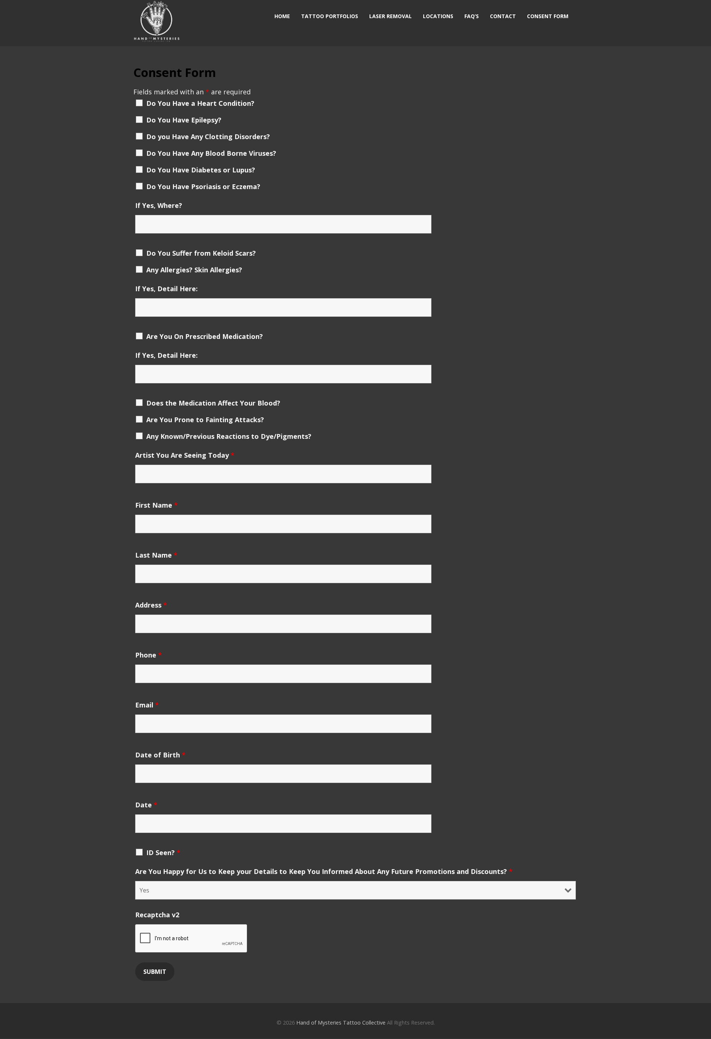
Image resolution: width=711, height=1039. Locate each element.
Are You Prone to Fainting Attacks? (205, 419)
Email (147, 704)
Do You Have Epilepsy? (183, 120)
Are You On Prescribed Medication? (204, 336)
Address (151, 605)
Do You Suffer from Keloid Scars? (201, 253)
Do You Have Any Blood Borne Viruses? (211, 153)
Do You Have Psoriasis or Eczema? (203, 186)
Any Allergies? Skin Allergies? (194, 269)
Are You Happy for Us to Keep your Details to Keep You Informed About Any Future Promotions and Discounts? (324, 871)
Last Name (156, 555)
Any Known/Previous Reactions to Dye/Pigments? (228, 436)
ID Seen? (163, 852)
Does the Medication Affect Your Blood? (213, 403)
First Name (156, 505)
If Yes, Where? (158, 205)
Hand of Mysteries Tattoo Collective (340, 1022)
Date (146, 804)
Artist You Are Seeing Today (184, 455)
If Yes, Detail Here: (166, 288)
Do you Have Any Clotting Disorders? (208, 136)
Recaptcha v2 (157, 914)
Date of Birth (160, 754)
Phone (148, 654)
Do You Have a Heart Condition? (200, 103)
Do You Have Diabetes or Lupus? (200, 170)
